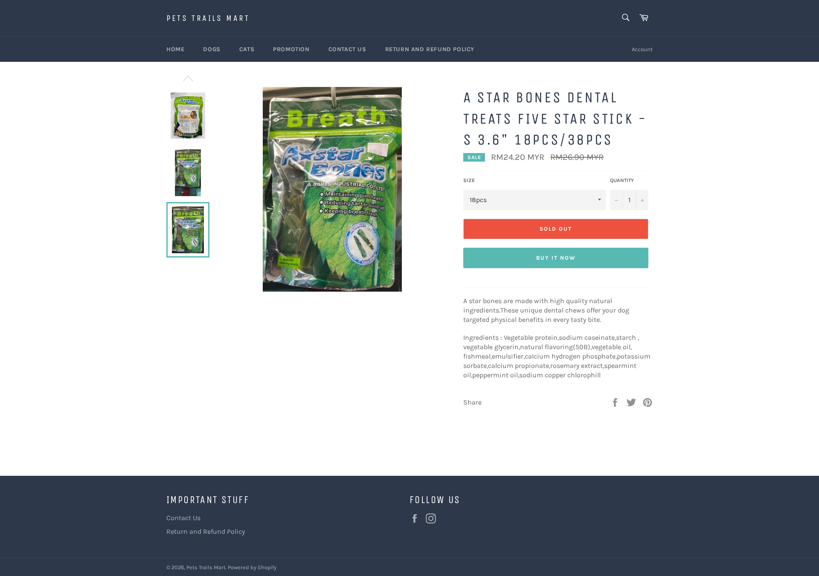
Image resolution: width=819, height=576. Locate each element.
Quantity (622, 180)
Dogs (211, 49)
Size (469, 180)
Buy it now (555, 258)
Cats (246, 49)
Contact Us (347, 49)
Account (642, 49)
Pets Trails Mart (208, 18)
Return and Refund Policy (429, 49)
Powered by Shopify (252, 567)
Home (175, 49)
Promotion (291, 49)
